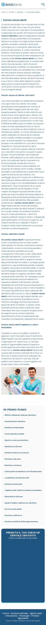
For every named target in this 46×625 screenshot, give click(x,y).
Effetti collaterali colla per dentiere (20, 415)
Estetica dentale (19, 613)
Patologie (24, 616)
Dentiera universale (13, 484)
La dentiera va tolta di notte (17, 478)
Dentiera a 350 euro (13, 515)
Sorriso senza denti (13, 509)
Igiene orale (36, 613)
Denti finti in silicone (14, 497)
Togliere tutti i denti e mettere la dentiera (23, 490)
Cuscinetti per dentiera (15, 421)
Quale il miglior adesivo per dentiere (21, 503)
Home (5, 613)
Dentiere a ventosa (13, 465)
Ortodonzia (11, 616)
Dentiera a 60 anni (13, 459)
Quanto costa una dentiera (16, 440)
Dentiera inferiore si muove (17, 453)
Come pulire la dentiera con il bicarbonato (23, 471)
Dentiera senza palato (14, 428)
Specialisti (23, 618)
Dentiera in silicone (13, 446)
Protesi (35, 616)
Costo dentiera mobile (14, 434)
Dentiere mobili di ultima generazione (21, 522)
